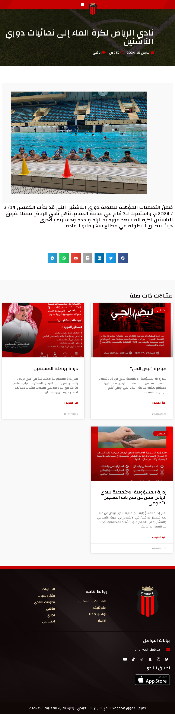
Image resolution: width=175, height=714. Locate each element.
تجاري (51, 615)
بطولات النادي (44, 602)
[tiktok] (133, 659)
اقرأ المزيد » (159, 403)
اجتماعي (48, 621)
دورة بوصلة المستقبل (56, 368)
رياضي (97, 52)
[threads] (142, 659)
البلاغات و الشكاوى (91, 601)
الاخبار (102, 620)
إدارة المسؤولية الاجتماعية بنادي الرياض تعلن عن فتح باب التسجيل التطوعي (133, 497)
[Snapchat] (150, 659)
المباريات (48, 589)
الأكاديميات (46, 596)
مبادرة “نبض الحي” (148, 368)
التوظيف (99, 607)
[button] (123, 258)
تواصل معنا (97, 614)
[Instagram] (158, 659)
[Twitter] (166, 659)
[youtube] (125, 659)
